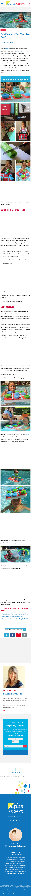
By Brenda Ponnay (9, 42)
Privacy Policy (12, 893)
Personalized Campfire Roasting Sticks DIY (15, 619)
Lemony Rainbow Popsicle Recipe (12, 616)
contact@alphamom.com (15, 816)
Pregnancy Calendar (15, 846)
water (28, 434)
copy (24, 629)
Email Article (24, 635)
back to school (22, 51)
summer (7, 48)
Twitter (6, 635)
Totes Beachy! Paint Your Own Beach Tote (15, 614)
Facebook (12, 635)
